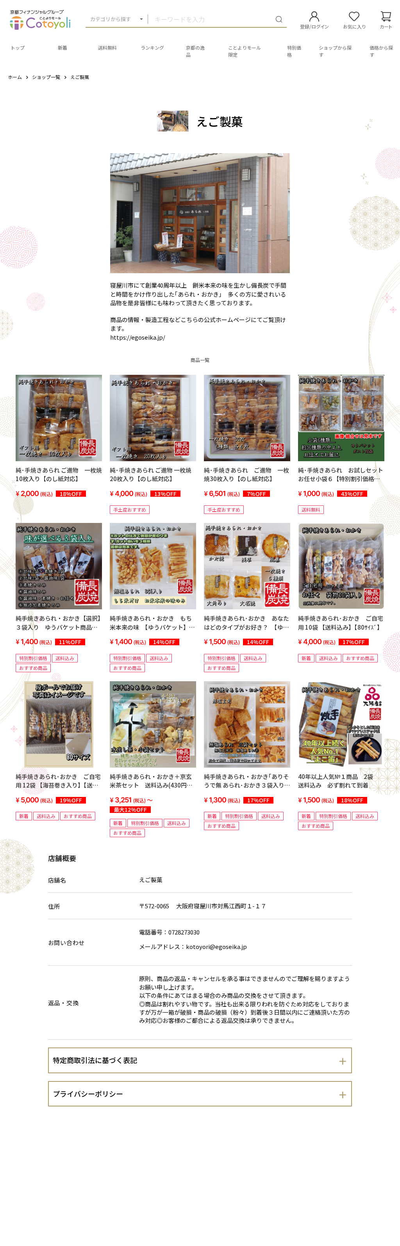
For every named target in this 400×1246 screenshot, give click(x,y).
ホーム (15, 76)
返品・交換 (63, 1003)
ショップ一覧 (46, 76)
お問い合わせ (66, 942)
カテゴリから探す (110, 19)
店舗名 (57, 880)
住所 (54, 906)
